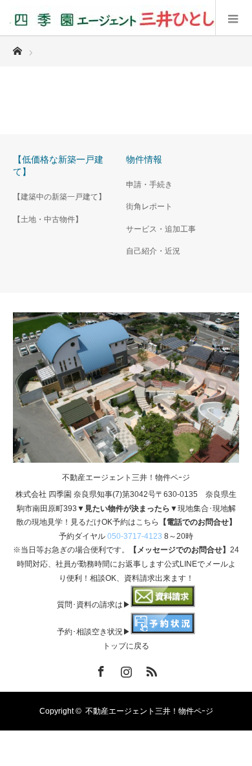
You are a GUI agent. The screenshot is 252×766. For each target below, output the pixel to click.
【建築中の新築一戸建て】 (59, 196)
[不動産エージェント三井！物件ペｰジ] (112, 18)
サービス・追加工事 (161, 229)
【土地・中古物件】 (48, 219)
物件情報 (144, 159)
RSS (150, 669)
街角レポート (149, 206)
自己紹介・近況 (153, 251)
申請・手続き (149, 184)
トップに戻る (126, 645)
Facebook (99, 669)
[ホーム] (17, 47)
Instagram (124, 669)
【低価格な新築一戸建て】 (58, 165)
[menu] (233, 18)
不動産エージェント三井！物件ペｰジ (126, 477)
